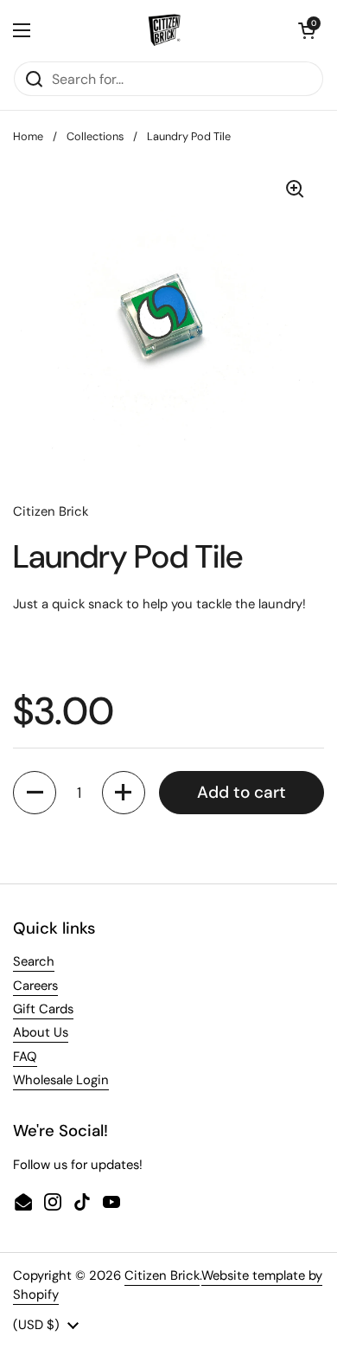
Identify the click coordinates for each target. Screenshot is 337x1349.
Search (33, 961)
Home (28, 136)
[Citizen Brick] (164, 30)
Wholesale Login (61, 1080)
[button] (306, 30)
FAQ (25, 1056)
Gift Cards (43, 1009)
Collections (95, 136)
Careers (35, 985)
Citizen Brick (162, 1275)
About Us (40, 1032)
